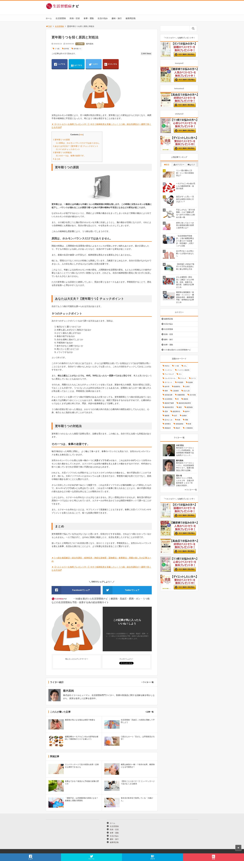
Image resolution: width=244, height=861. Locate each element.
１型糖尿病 (189, 428)
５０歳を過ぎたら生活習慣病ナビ (177, 350)
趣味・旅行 (117, 18)
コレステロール (170, 378)
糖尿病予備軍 (169, 403)
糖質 (180, 407)
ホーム (49, 18)
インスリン (168, 370)
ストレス (183, 378)
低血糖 (190, 382)
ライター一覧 (148, 682)
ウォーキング (169, 374)
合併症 (187, 386)
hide (81, 135)
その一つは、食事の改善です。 (71, 156)
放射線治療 (168, 395)
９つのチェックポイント (68, 149)
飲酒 (189, 424)
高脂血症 (168, 428)
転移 (178, 420)
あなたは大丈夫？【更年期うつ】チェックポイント (75, 146)
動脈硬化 (177, 386)
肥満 (166, 411)
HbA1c (167, 366)
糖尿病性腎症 (169, 407)
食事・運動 (89, 18)
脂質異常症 (176, 411)
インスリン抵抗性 (183, 370)
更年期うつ (77, 49)
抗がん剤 (187, 391)
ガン (180, 374)
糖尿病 (186, 399)
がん (185, 366)
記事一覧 (150, 712)
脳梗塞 (167, 415)
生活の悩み (103, 18)
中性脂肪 (180, 382)
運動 (186, 420)
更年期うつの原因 (61, 140)
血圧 (175, 415)
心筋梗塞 (176, 391)
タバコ (193, 378)
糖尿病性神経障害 (185, 403)
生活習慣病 (61, 18)
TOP (50, 26)
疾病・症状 (75, 18)
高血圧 (178, 428)
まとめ (56, 159)
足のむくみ (168, 420)
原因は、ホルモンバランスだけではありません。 (78, 143)
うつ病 (57, 49)
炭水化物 (193, 395)
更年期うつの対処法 (62, 152)
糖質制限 (190, 407)
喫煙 (166, 391)
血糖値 (184, 415)
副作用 (167, 386)
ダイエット (168, 382)
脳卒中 (187, 411)
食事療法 (168, 424)
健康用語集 (131, 18)
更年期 (66, 49)
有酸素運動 (181, 395)
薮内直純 (89, 44)
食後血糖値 (179, 424)
